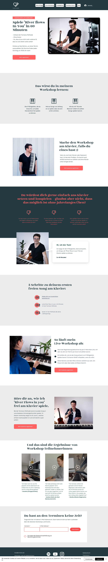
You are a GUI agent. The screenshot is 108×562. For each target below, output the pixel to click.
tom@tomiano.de (19, 552)
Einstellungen (89, 559)
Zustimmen (100, 559)
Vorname (26, 526)
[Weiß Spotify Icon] (48, 554)
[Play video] (74, 413)
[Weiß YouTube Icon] (55, 554)
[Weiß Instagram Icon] (62, 554)
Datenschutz (86, 553)
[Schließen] (106, 559)
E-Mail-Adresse (44, 526)
